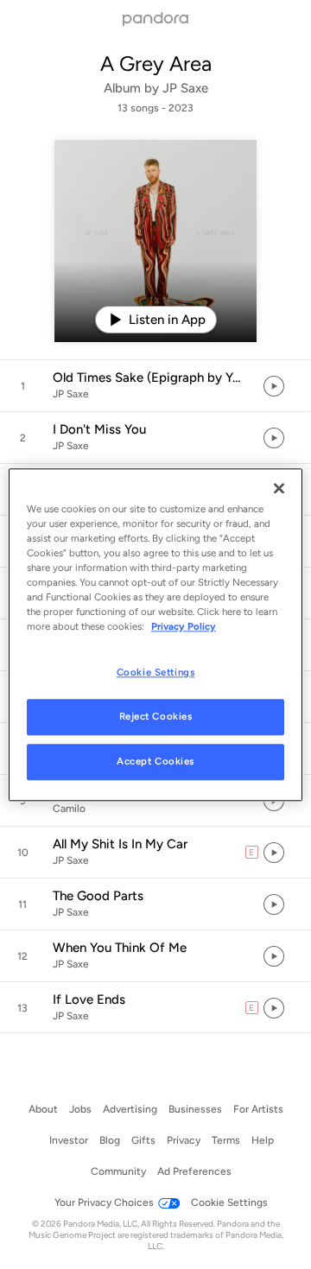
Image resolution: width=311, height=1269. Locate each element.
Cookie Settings (156, 672)
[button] (155, 386)
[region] (155, 634)
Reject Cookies (156, 716)
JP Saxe (185, 88)
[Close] (279, 488)
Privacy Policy (183, 626)
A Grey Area (156, 63)
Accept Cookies (155, 761)
